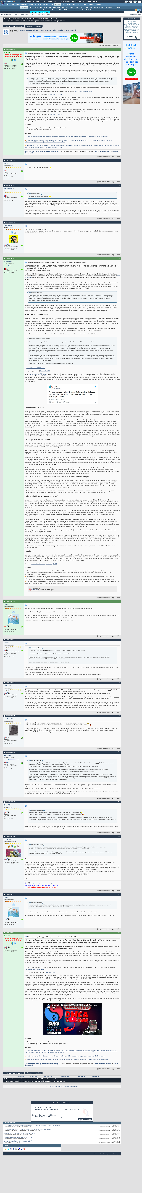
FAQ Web (54, 10)
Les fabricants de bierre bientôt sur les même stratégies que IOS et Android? (27, 1129)
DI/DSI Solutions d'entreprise (19, 4)
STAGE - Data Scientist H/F (42, 1108)
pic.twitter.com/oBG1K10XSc (35, 969)
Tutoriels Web (63, 10)
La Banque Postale (42, 1117)
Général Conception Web (44, 19)
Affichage (116, 46)
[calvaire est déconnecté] (13, 619)
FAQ (44, 1)
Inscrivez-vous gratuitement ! (40, 12)
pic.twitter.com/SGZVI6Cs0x (83, 91)
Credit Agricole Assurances (46, 1109)
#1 (119, 49)
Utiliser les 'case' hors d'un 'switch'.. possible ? (18, 1141)
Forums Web (46, 10)
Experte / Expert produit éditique (44, 1115)
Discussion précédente (54, 1086)
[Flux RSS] (136, 10)
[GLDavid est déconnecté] (13, 853)
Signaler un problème (34, 26)
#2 (119, 160)
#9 (119, 715)
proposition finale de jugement (41, 564)
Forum (8, 19)
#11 (119, 801)
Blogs (50, 1)
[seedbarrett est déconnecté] (13, 730)
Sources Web (72, 10)
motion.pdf (34, 590)
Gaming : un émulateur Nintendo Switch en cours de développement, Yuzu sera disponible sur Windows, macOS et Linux (67, 137)
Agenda (38, 14)
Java (51, 4)
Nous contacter (98, 1154)
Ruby (82, 7)
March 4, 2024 (45, 371)
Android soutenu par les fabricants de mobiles (18, 1137)
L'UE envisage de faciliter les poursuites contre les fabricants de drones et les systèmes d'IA (32, 1125)
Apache (36, 7)
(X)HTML (118, 7)
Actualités (21, 1076)
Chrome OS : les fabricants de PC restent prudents (19, 1133)
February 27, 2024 (56, 94)
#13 (119, 894)
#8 (119, 682)
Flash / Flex (56, 7)
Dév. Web (57, 4)
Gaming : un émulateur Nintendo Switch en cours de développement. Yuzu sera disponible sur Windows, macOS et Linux (67, 1060)
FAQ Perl (35, 884)
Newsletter (65, 1)
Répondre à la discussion (13, 26)
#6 (119, 601)
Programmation (71, 4)
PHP (77, 7)
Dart (50, 7)
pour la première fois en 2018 (38, 374)
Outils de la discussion (104, 46)
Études (82, 1)
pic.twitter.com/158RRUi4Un (35, 368)
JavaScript (65, 7)
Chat (56, 1)
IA (35, 4)
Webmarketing (110, 7)
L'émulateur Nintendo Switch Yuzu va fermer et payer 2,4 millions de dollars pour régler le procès (47, 30)
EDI (63, 4)
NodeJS (72, 7)
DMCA (55, 564)
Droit (89, 1)
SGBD (79, 4)
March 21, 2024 (50, 972)
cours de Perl (51, 884)
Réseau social (24, 14)
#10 (119, 752)
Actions (15, 14)
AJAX (30, 7)
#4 (119, 222)
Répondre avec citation (104, 156)
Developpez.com (107, 1154)
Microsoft (45, 4)
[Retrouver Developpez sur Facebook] (140, 10)
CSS (45, 7)
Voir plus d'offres (85, 1119)
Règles (48, 14)
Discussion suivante (70, 1086)
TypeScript (89, 7)
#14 (119, 932)
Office (84, 4)
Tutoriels (36, 1)
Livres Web (81, 10)
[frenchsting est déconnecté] (13, 239)
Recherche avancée (135, 14)
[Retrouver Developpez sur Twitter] (138, 10)
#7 (119, 639)
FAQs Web (33, 1076)
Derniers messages (6, 14)
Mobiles (90, 4)
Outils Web (89, 10)
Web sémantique (98, 7)
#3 (119, 185)
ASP (41, 7)
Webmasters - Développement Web (23, 19)
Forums (28, 1)
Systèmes (98, 4)
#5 (119, 258)
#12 (119, 836)
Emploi (74, 1)
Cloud (31, 4)
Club (95, 1)
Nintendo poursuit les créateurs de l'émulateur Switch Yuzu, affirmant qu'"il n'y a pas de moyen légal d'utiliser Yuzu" (66, 1056)
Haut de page (116, 1154)
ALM (39, 4)
